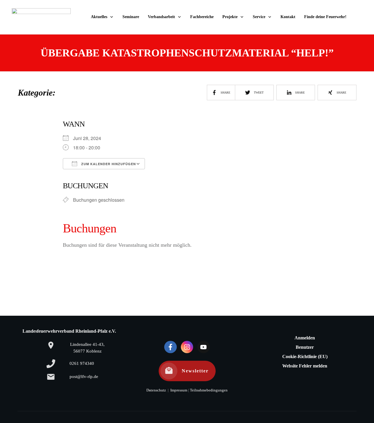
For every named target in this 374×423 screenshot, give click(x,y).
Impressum (178, 390)
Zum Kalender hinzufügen (108, 164)
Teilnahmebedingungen (209, 390)
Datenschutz (156, 390)
